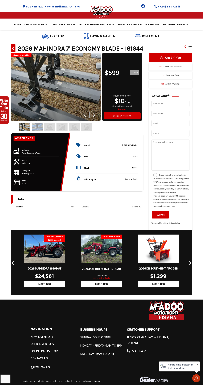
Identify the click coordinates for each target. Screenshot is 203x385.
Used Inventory (42, 344)
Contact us (39, 358)
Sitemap (97, 381)
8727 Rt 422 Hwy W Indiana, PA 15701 (53, 6)
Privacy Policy (174, 223)
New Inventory (42, 337)
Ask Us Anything (172, 84)
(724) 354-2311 (168, 6)
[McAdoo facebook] (143, 6)
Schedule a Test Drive (172, 66)
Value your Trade (172, 75)
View (44, 284)
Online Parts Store (45, 351)
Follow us (42, 367)
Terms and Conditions (159, 223)
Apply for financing (123, 116)
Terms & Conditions (81, 381)
